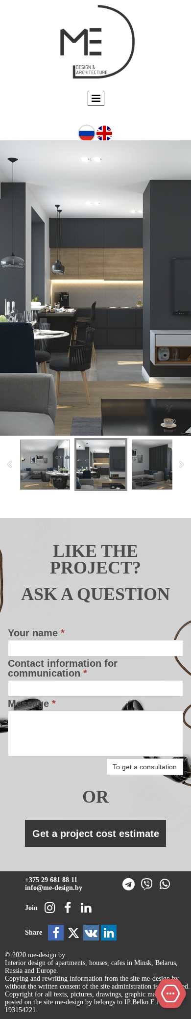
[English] (104, 132)
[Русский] (87, 132)
